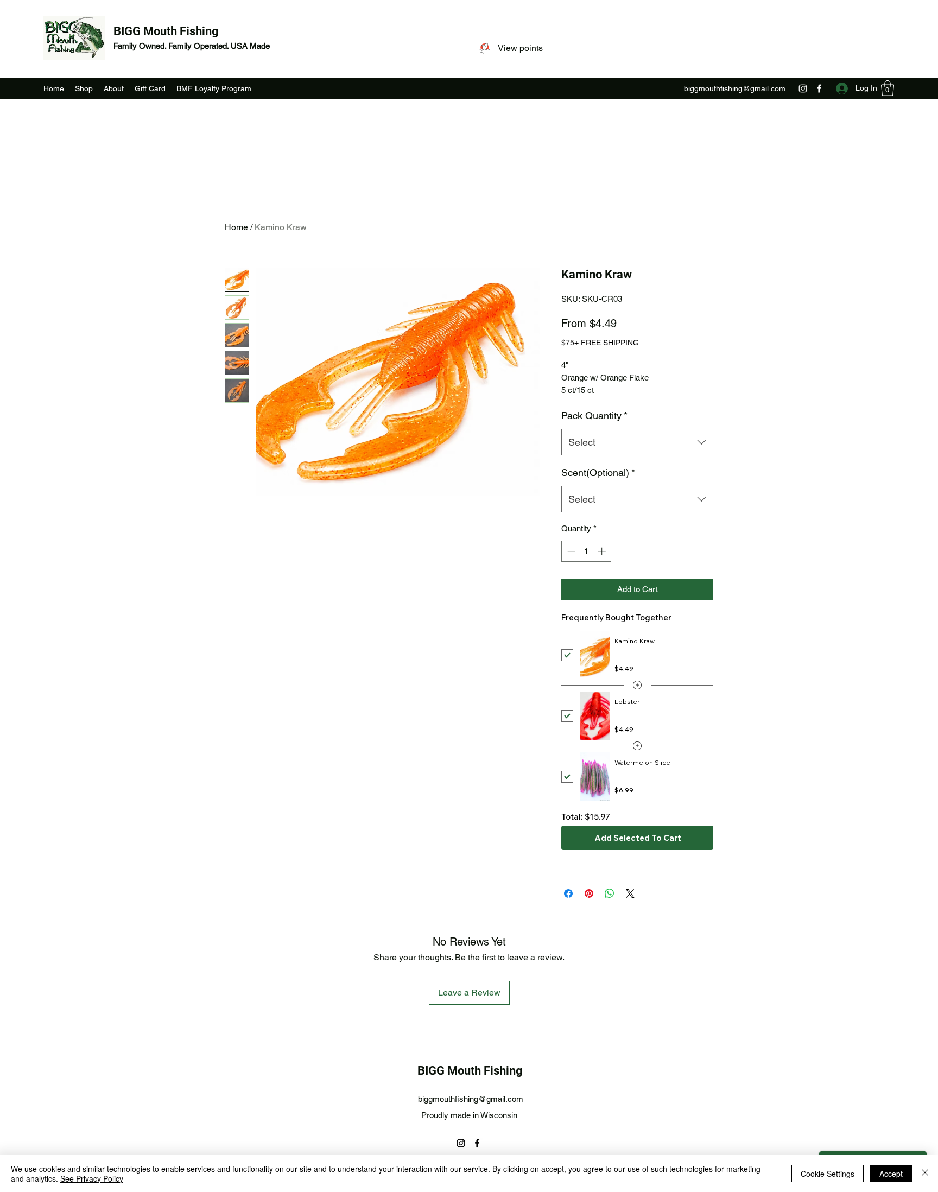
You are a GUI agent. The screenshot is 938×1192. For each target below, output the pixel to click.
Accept (891, 1173)
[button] (887, 88)
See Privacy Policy (91, 1178)
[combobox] (637, 442)
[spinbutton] (586, 551)
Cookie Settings (827, 1173)
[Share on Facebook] (568, 893)
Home (236, 227)
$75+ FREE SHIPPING (600, 342)
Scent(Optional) (598, 472)
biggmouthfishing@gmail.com (734, 88)
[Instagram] (802, 88)
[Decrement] (570, 551)
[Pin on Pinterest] (588, 893)
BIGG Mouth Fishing (166, 31)
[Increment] (602, 551)
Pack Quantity (594, 415)
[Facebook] (819, 88)
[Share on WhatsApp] (609, 893)
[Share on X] (630, 893)
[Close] (924, 1173)
